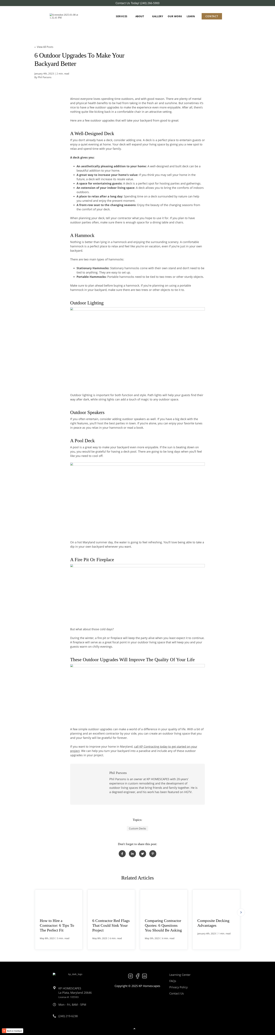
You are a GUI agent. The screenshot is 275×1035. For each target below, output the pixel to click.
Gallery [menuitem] (157, 16)
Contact (211, 16)
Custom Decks (137, 828)
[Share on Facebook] (122, 853)
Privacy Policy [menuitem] (178, 987)
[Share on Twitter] (142, 853)
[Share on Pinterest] (152, 853)
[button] (241, 912)
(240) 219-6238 (68, 1016)
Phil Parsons (44, 77)
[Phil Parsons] (91, 784)
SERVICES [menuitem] (121, 16)
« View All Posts (43, 47)
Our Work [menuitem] (175, 16)
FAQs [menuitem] (172, 981)
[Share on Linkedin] (132, 853)
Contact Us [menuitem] (176, 993)
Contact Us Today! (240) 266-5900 (137, 3)
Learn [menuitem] (191, 16)
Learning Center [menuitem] (179, 975)
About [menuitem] (139, 16)
